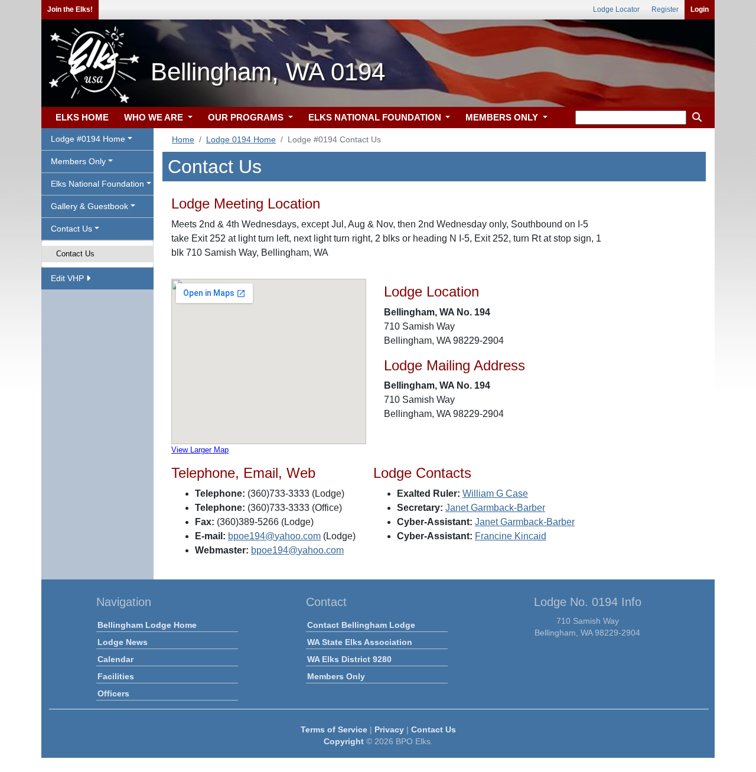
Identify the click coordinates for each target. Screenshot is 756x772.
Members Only (336, 676)
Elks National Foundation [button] (97, 183)
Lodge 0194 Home (241, 139)
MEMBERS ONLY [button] (502, 117)
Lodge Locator (616, 9)
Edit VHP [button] (68, 278)
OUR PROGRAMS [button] (247, 117)
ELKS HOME (82, 117)
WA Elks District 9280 (349, 659)
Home (183, 139)
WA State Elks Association (359, 642)
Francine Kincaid (510, 536)
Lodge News (122, 642)
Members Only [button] (78, 161)
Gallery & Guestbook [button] (89, 206)
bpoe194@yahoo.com (274, 536)
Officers (113, 693)
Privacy (389, 729)
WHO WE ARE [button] (154, 117)
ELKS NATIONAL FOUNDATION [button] (376, 117)
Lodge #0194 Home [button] (88, 139)
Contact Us (75, 253)
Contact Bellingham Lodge (361, 625)
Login (699, 9)
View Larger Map (200, 449)
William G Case (495, 493)
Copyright (344, 741)
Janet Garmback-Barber (495, 508)
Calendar (115, 659)
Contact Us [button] (71, 228)
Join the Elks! (70, 9)
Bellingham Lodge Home (147, 625)
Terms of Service (334, 729)
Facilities (115, 676)
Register (665, 9)
